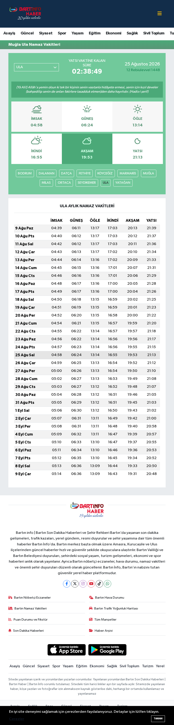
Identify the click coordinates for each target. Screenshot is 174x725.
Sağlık (132, 33)
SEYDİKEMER (87, 182)
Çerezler (16, 719)
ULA (106, 182)
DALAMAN (46, 173)
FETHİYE (85, 173)
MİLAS (46, 182)
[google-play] (107, 650)
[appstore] (66, 650)
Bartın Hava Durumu (109, 597)
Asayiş (9, 33)
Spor (62, 33)
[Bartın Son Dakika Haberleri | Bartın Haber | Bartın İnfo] (25, 14)
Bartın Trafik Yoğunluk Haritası (116, 608)
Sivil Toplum (153, 33)
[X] (75, 584)
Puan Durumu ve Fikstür (31, 619)
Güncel (27, 33)
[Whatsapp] (107, 584)
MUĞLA (148, 173)
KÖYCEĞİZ (105, 173)
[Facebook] (66, 584)
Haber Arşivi (104, 630)
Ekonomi (113, 33)
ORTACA (64, 182)
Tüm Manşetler (105, 619)
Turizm (147, 666)
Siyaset (46, 33)
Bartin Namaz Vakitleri (30, 608)
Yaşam (77, 33)
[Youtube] (91, 584)
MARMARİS (128, 173)
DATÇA (66, 173)
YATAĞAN (122, 182)
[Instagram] (83, 584)
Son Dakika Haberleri (28, 630)
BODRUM (25, 173)
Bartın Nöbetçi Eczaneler (32, 597)
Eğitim (94, 33)
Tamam (158, 718)
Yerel (160, 666)
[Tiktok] (99, 584)
